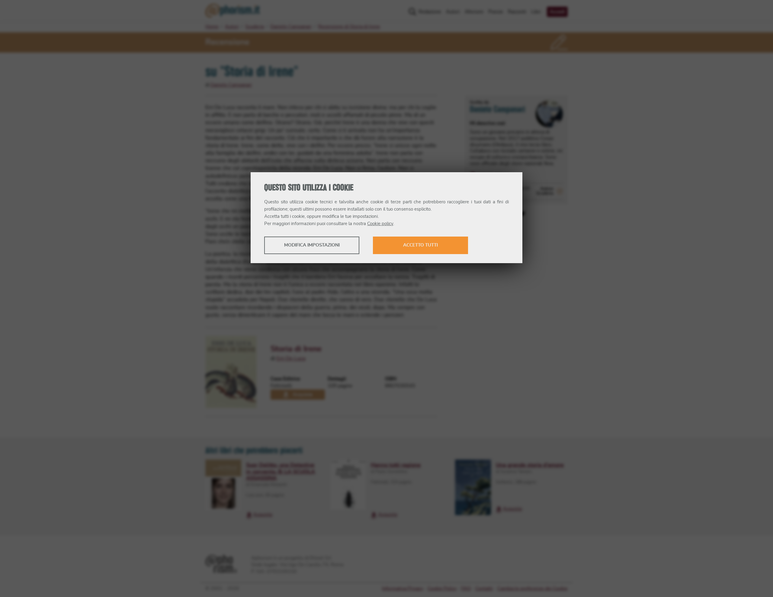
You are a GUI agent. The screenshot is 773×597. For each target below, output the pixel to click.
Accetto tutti (420, 245)
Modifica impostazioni (312, 245)
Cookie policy (380, 223)
